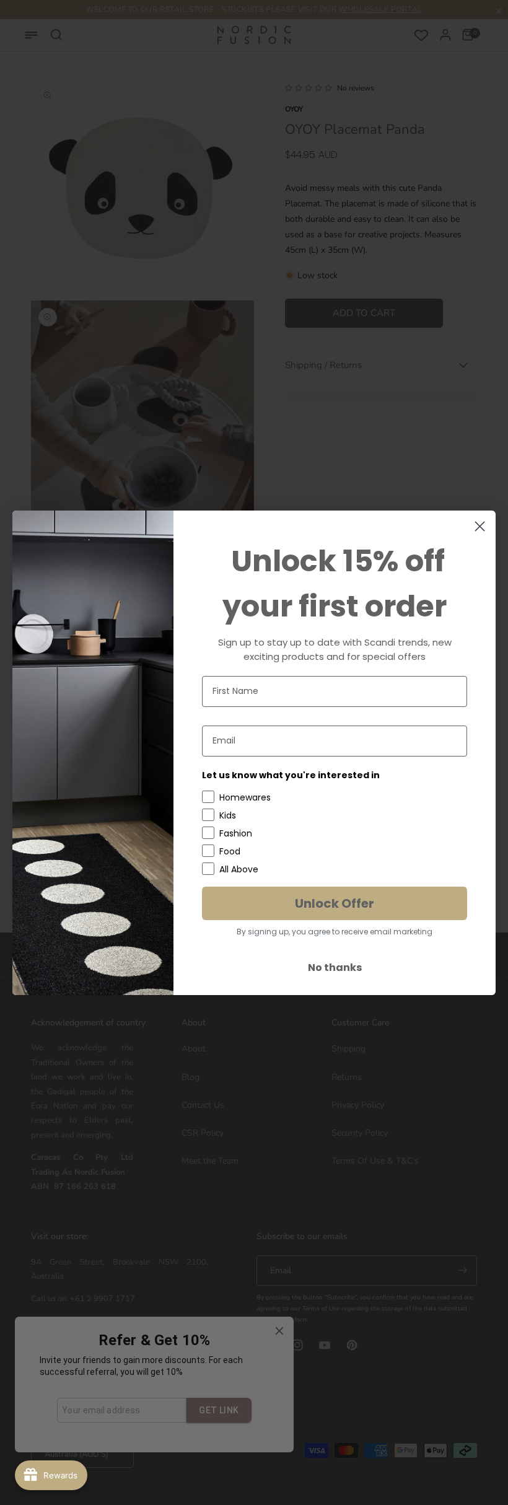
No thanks (335, 967)
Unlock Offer (334, 903)
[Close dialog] (480, 526)
